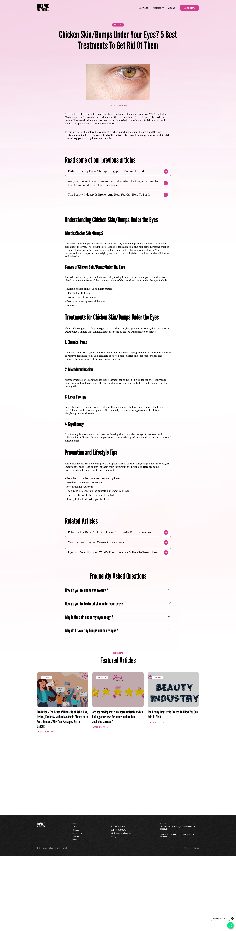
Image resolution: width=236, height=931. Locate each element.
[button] (158, 8)
